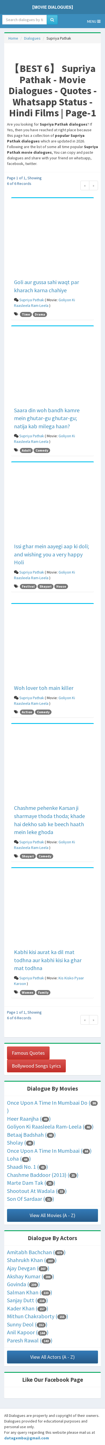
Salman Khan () (29, 1292)
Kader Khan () (27, 1308)
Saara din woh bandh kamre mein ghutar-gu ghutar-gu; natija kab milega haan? (47, 418)
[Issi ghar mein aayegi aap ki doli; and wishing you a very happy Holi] (52, 503)
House (61, 586)
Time (26, 314)
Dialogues (32, 38)
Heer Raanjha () (29, 1118)
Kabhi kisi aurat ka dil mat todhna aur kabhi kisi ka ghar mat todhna (47, 959)
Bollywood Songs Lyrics (36, 1066)
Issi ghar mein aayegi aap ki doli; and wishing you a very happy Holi (51, 554)
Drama (40, 314)
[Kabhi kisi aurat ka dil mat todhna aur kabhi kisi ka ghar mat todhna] (52, 909)
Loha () (19, 1158)
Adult (26, 450)
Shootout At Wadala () (37, 1190)
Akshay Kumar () (30, 1276)
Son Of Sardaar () (30, 1198)
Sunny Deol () (27, 1324)
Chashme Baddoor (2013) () (42, 1174)
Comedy (42, 450)
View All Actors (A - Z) (52, 1357)
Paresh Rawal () (29, 1340)
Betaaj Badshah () (31, 1134)
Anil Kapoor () (27, 1332)
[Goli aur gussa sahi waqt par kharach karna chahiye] (52, 239)
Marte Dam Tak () (31, 1182)
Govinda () (23, 1284)
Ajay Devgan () (28, 1268)
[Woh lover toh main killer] (52, 644)
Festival (28, 586)
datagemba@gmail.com (26, 1438)
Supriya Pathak (31, 299)
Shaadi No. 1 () (27, 1166)
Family (43, 992)
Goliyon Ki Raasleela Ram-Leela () (50, 1126)
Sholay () (21, 1142)
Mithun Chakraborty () (37, 1316)
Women (27, 992)
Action (27, 712)
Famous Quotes (28, 1053)
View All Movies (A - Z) (52, 1215)
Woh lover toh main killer (43, 687)
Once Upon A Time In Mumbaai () (49, 1150)
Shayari (45, 586)
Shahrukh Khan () (32, 1259)
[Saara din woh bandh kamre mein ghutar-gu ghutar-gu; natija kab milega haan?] (52, 367)
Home (13, 38)
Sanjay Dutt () (27, 1300)
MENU (92, 21)
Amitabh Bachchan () (36, 1252)
